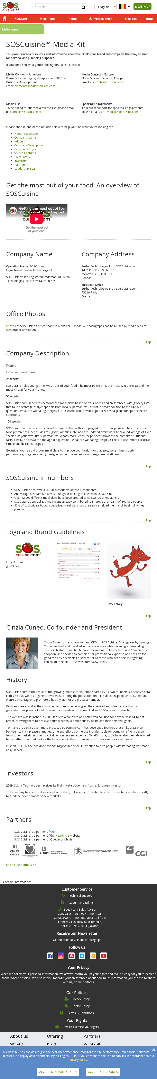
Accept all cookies (103, 1072)
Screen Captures (25, 153)
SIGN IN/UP (142, 6)
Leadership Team (25, 168)
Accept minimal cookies (58, 1072)
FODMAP (21, 18)
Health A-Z (62, 835)
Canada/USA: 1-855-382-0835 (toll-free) (80, 918)
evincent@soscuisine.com (107, 82)
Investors (20, 161)
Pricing (71, 18)
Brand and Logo (25, 149)
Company (16, 1043)
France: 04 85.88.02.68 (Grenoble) (80, 922)
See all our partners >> (21, 865)
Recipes (131, 18)
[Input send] (84, 7)
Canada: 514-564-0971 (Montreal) (80, 913)
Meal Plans (47, 18)
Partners (20, 165)
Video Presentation (26, 134)
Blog (149, 18)
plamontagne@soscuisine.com (35, 86)
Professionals (102, 18)
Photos (11, 326)
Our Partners (92, 1043)
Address (19, 141)
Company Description (28, 145)
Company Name (25, 137)
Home (4, 18)
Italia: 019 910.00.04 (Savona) (80, 926)
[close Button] (153, 1050)
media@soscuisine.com (28, 112)
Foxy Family (22, 157)
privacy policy (78, 1060)
